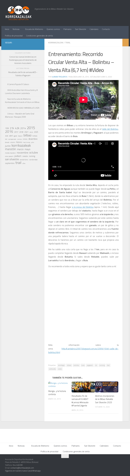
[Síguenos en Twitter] (26, 46)
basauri (20, 136)
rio (96, 365)
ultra (23, 163)
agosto (15, 136)
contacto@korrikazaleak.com (22, 467)
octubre (33, 152)
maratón (10, 149)
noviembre (22, 152)
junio (8, 145)
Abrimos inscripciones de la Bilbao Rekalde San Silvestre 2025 (104, 399)
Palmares (67, 29)
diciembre (32, 138)
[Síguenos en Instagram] (18, 46)
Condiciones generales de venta (39, 35)
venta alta (52, 369)
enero (12, 142)
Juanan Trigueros (59, 76)
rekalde (25, 156)
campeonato (12, 139)
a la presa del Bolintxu (83, 207)
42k (17, 128)
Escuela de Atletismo (34, 29)
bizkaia (34, 136)
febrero (19, 142)
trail (108, 365)
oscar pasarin (9, 156)
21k (12, 128)
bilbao (69, 365)
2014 (23, 128)
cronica (19, 139)
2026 (6, 136)
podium (17, 156)
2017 (16, 132)
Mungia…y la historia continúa (57, 392)
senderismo (24, 159)
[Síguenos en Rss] (39, 46)
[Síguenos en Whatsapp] (22, 46)
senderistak (33, 159)
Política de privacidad (14, 35)
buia (83, 365)
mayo (27, 149)
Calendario (94, 29)
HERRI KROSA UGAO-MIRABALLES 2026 (23, 107)
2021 (26, 132)
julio (32, 142)
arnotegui (61, 365)
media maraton (10, 153)
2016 (9, 131)
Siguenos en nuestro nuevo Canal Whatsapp (23, 470)
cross (25, 138)
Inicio (7, 29)
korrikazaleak (21, 145)
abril (11, 135)
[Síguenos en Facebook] (30, 46)
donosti (7, 142)
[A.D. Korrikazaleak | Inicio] (18, 13)
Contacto (106, 29)
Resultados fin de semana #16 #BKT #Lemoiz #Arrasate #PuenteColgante (80, 400)
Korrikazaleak (55, 42)
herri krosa (26, 142)
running (102, 365)
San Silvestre (80, 29)
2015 (31, 127)
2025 (36, 132)
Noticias (16, 29)
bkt (6, 139)
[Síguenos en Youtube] (35, 46)
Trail (67, 42)
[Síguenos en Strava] (14, 46)
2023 (31, 132)
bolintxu (76, 365)
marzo (20, 149)
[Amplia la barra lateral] (125, 42)
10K (7, 128)
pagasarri (90, 365)
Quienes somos (53, 29)
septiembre (9, 163)
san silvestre (12, 159)
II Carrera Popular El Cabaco (18, 84)
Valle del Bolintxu (110, 129)
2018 (21, 132)
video (60, 369)
